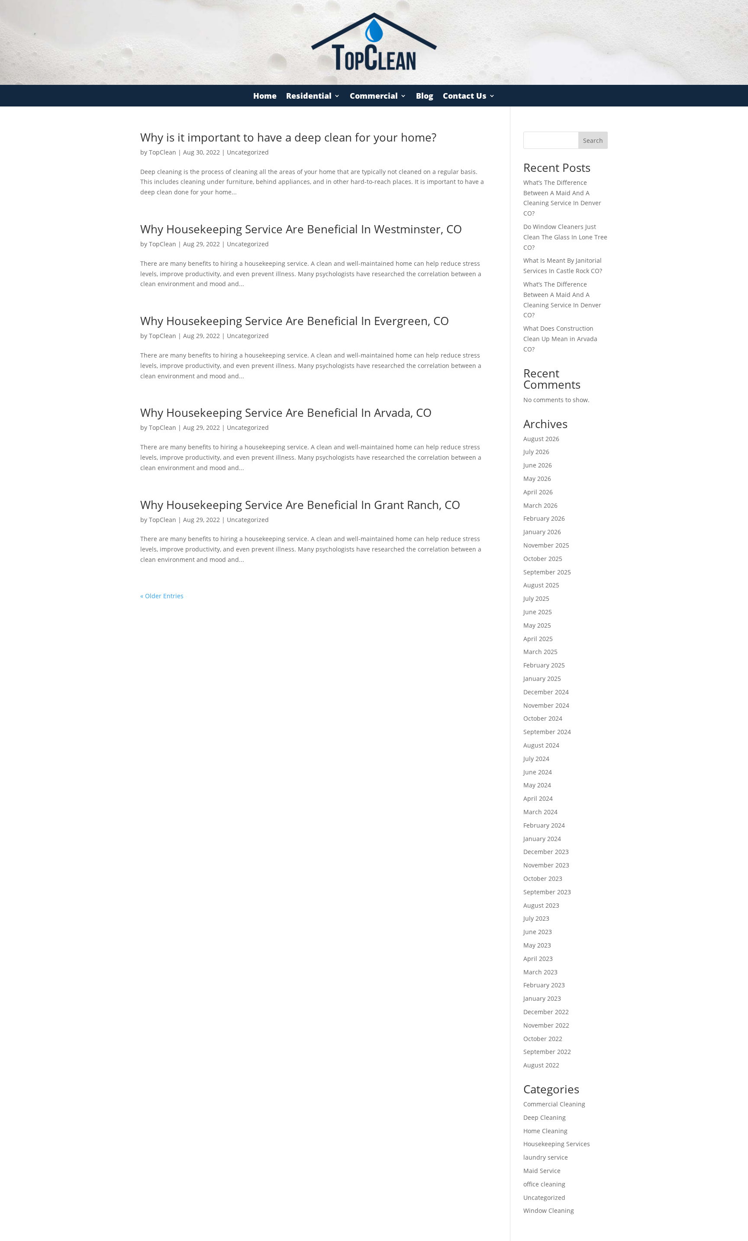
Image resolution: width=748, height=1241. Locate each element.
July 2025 (536, 598)
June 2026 (537, 465)
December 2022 (546, 1012)
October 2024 (542, 718)
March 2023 (540, 972)
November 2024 (546, 705)
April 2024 (538, 798)
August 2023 (541, 905)
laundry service (545, 1157)
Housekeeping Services (556, 1144)
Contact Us (465, 97)
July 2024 (536, 758)
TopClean (162, 152)
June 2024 (537, 772)
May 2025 (537, 625)
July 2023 (536, 918)
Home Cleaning (545, 1131)
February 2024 (544, 825)
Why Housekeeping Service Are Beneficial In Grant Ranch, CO (300, 505)
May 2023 (537, 945)
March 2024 (540, 812)
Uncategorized (248, 152)
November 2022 (546, 1025)
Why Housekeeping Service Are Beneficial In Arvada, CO (286, 412)
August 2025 (541, 585)
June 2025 (537, 612)
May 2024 (537, 785)
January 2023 (542, 998)
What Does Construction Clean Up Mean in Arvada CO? (560, 338)
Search (593, 140)
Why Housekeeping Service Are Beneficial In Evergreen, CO (294, 321)
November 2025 (546, 545)
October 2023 (542, 878)
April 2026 (538, 492)
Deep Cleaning (544, 1117)
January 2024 (542, 839)
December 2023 (546, 852)
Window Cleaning (548, 1210)
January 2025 (542, 678)
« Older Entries (162, 596)
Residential (309, 97)
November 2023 (546, 865)
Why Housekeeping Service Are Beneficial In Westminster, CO (301, 229)
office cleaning (544, 1184)
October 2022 (542, 1039)
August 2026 (541, 439)
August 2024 (541, 745)
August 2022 (541, 1065)
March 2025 (540, 652)
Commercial (374, 97)
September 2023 (547, 892)
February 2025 (544, 665)
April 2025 (538, 639)
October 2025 (542, 558)
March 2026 (540, 505)
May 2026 (537, 478)
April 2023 (538, 958)
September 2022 (547, 1052)
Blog (424, 97)
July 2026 (536, 452)
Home (265, 97)
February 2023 (544, 985)
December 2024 (546, 692)
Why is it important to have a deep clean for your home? (288, 137)
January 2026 (542, 532)
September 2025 (547, 572)
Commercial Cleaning (554, 1104)
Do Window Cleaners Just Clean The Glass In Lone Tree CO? (565, 236)
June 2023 (537, 932)
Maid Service (542, 1171)
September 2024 (547, 732)
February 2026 (544, 518)
